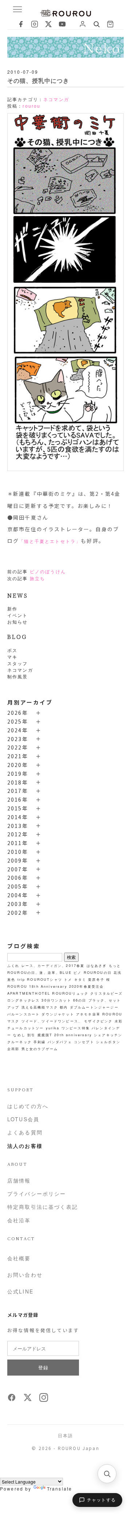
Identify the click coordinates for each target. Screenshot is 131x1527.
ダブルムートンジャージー (94, 1007)
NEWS (17, 595)
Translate (59, 1488)
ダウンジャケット (57, 1014)
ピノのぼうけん (48, 571)
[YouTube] (62, 24)
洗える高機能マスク (39, 1007)
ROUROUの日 (98, 972)
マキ (12, 656)
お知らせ (17, 621)
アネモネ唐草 (88, 1014)
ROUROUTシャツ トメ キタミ (56, 979)
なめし (19, 1034)
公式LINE (20, 1291)
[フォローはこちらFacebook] (11, 1399)
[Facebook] (20, 24)
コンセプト (84, 1041)
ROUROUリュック (70, 993)
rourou (31, 106)
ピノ (78, 972)
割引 (31, 1034)
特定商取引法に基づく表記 (42, 1206)
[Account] (82, 24)
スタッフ (17, 663)
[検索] (107, 1473)
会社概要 (19, 1258)
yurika (53, 1027)
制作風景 (17, 676)
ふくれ (13, 965)
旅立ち (37, 578)
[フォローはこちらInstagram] (43, 1399)
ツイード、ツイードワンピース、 (51, 1020)
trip (21, 979)
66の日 (80, 1000)
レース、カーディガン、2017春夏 (53, 965)
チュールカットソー (25, 1027)
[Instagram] (34, 24)
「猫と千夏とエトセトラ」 (50, 541)
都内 (64, 1007)
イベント (17, 615)
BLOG (17, 636)
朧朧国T (45, 1034)
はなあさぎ (97, 965)
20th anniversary (73, 1034)
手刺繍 (39, 1041)
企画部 (13, 1048)
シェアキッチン (108, 1034)
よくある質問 (25, 1132)
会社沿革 (19, 1220)
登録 (43, 1367)
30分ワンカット (56, 1000)
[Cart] (110, 24)
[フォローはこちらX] (27, 1399)
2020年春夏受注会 (86, 986)
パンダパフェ (60, 1041)
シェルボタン (108, 1041)
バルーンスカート (23, 1014)
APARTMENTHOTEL (28, 993)
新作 (12, 608)
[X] (48, 24)
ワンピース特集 (75, 1027)
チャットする (101, 1500)
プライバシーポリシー (36, 1193)
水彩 (119, 1020)
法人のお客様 (25, 1145)
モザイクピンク (98, 1020)
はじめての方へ (27, 1106)
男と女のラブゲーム (39, 1048)
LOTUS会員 (23, 1119)
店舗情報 (19, 1180)
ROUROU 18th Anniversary (37, 986)
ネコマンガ (20, 670)
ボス (12, 650)
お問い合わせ (25, 1274)
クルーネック (19, 1041)
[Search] (96, 24)
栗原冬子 (96, 979)
